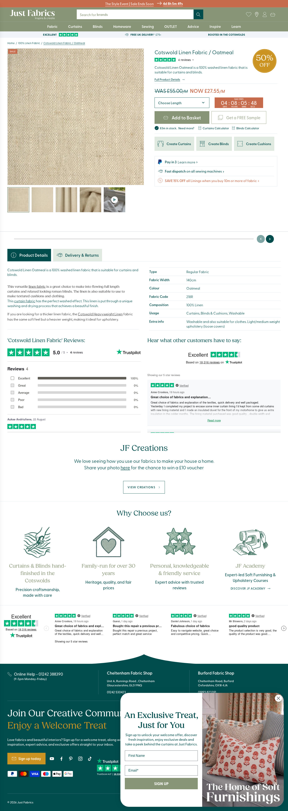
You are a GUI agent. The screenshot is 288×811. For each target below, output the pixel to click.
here (125, 467)
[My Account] (264, 14)
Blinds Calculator (247, 128)
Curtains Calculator (216, 128)
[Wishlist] (248, 14)
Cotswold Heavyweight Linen (100, 314)
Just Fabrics (25, 802)
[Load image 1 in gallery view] (18, 199)
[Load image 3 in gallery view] (66, 199)
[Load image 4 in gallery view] (90, 199)
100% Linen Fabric (29, 43)
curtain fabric (24, 300)
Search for (96, 14)
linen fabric (37, 287)
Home (11, 43)
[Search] (198, 14)
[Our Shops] (256, 14)
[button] (272, 14)
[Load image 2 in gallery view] (42, 199)
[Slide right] (270, 239)
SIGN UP (161, 783)
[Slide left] (261, 239)
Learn (236, 26)
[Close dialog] (278, 698)
